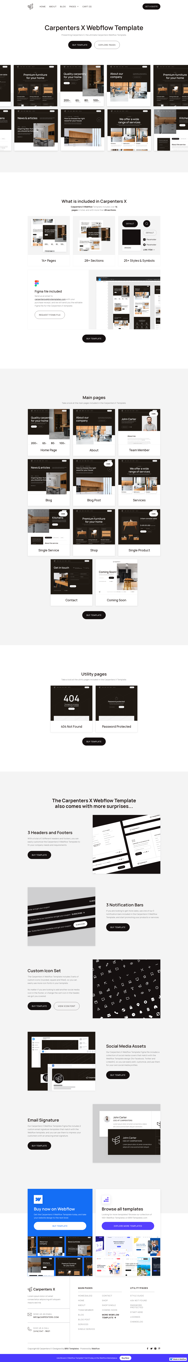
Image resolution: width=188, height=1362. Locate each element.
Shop (105, 1300)
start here (136, 1312)
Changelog (136, 1321)
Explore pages (107, 45)
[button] (74, 6)
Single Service (86, 1329)
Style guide (137, 1295)
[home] (30, 6)
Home (43, 6)
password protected (136, 1306)
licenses (135, 1317)
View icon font (66, 1006)
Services (83, 1324)
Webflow (96, 1348)
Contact (107, 1295)
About (52, 6)
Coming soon (109, 1310)
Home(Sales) (85, 1295)
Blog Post (84, 1319)
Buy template (79, 45)
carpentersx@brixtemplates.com (50, 299)
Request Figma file (50, 315)
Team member (85, 1310)
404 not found (138, 1300)
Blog (63, 6)
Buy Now (125, 1358)
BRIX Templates (72, 1348)
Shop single (109, 1305)
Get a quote (151, 6)
